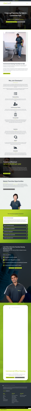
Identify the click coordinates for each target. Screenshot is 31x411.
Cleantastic (13, 19)
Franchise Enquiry (5, 399)
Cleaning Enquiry (5, 400)
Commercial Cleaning (15, 395)
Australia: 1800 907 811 (4, 409)
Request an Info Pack (7, 73)
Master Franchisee (22, 396)
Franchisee (21, 19)
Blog (3, 397)
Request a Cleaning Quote (10, 377)
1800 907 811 (16, 0)
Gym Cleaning (14, 398)
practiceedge (23, 407)
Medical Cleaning (14, 397)
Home (4, 395)
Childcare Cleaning (14, 399)
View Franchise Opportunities (20, 377)
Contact (4, 398)
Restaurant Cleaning (14, 400)
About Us (4, 396)
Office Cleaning (14, 396)
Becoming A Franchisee (23, 395)
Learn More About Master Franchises (9, 189)
